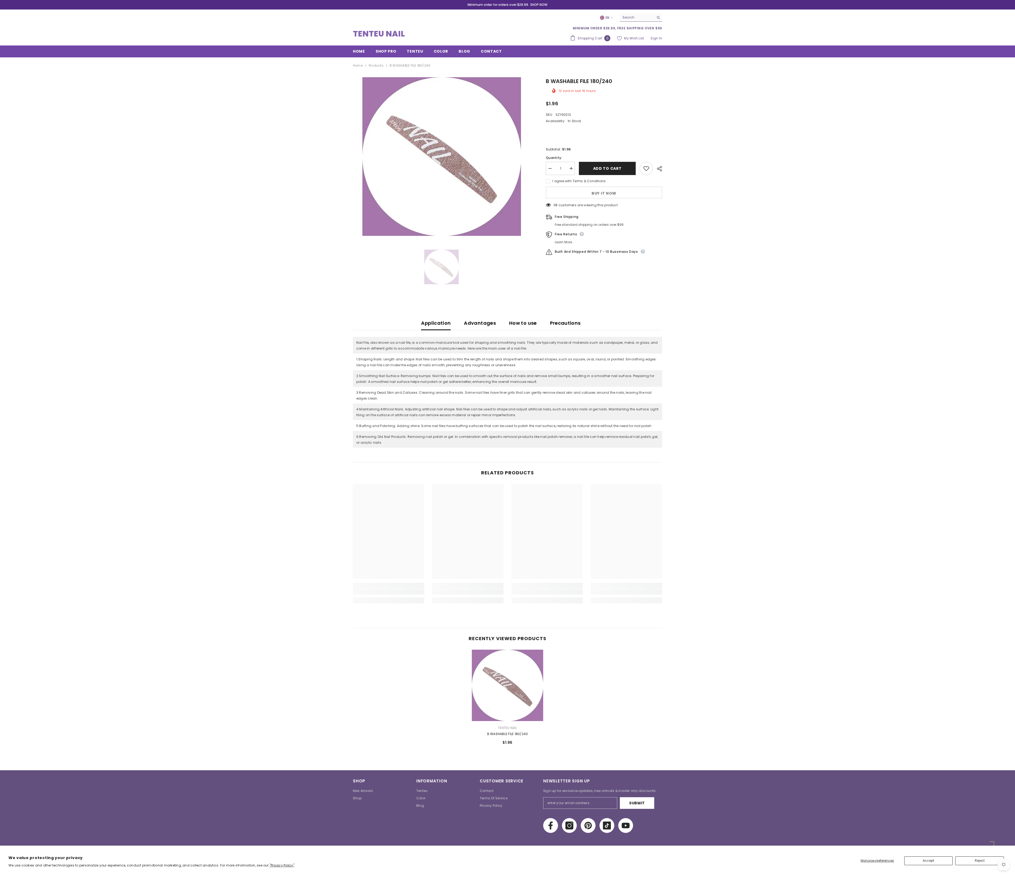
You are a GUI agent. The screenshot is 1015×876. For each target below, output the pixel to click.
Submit (637, 803)
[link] (388, 592)
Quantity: (554, 157)
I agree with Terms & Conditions (579, 181)
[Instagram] (569, 825)
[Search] (641, 17)
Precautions (565, 323)
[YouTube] (625, 825)
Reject (980, 860)
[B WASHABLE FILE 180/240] (507, 685)
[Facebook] (550, 825)
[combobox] (637, 17)
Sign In (656, 38)
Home (358, 65)
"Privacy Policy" (282, 865)
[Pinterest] (588, 825)
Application (436, 323)
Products (376, 65)
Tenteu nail (507, 728)
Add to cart (607, 168)
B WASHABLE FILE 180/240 (507, 734)
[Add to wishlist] (646, 168)
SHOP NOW (538, 4)
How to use (523, 323)
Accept (928, 860)
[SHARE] (657, 168)
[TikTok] (606, 825)
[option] (441, 156)
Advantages (480, 323)
